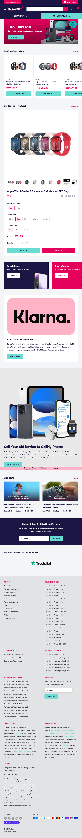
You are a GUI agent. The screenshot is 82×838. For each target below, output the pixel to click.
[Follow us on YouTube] (16, 818)
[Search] (65, 9)
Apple (8, 79)
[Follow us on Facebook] (5, 818)
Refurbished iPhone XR (52, 641)
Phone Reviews (9, 618)
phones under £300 (70, 733)
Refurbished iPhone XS (52, 637)
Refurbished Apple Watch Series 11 (16, 681)
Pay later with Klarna (11, 589)
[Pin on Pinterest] (65, 195)
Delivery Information (11, 599)
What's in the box (10, 595)
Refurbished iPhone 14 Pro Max (55, 586)
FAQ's (6, 615)
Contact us (8, 608)
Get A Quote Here (13, 464)
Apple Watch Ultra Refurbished (15, 694)
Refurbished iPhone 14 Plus (54, 592)
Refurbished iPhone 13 (52, 605)
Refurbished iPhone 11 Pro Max (55, 624)
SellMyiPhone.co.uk (22, 751)
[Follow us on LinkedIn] (20, 818)
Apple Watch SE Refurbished (14, 704)
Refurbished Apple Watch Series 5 (16, 710)
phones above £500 (70, 736)
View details (74, 106)
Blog (5, 605)
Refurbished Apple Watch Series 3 (16, 717)
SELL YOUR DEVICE (12, 2)
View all (75, 51)
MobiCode (17, 733)
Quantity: (10, 243)
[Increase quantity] (28, 243)
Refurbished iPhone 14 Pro (53, 589)
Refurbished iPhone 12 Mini (54, 621)
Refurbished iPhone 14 (52, 595)
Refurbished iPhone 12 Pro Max (55, 612)
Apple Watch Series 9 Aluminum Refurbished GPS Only (46, 83)
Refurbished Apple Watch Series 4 (16, 713)
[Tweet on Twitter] (69, 195)
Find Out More (15, 356)
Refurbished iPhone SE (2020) (55, 644)
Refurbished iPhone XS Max (54, 634)
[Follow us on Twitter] (9, 818)
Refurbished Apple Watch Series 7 (16, 700)
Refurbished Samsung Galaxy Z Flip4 (57, 664)
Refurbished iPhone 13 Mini (54, 608)
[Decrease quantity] (17, 243)
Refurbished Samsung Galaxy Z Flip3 (57, 667)
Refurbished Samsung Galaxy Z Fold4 (57, 658)
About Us (7, 586)
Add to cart (24, 250)
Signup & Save (71, 2)
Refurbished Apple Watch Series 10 (16, 684)
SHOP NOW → (16, 37)
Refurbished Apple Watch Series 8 (16, 697)
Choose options (19, 93)
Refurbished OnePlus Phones (14, 658)
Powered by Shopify (10, 831)
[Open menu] (5, 9)
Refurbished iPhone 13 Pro (53, 602)
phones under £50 (57, 730)
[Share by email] (73, 195)
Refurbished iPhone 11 (52, 631)
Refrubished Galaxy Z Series (54, 654)
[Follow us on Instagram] (13, 818)
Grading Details (9, 592)
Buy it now (58, 250)
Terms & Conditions (11, 612)
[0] (76, 9)
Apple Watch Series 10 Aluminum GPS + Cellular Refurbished (18, 83)
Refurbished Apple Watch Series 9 (16, 691)
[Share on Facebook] (62, 195)
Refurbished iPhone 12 (52, 618)
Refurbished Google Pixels (13, 654)
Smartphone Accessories (13, 661)
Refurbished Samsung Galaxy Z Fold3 (57, 661)
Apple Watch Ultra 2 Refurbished (15, 688)
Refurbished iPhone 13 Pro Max (55, 599)
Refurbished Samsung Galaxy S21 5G (57, 671)
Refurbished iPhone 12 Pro (53, 615)
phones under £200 (55, 733)
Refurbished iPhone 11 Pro (53, 628)
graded (65, 745)
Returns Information (11, 602)
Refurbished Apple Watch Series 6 (16, 707)
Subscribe (56, 538)
